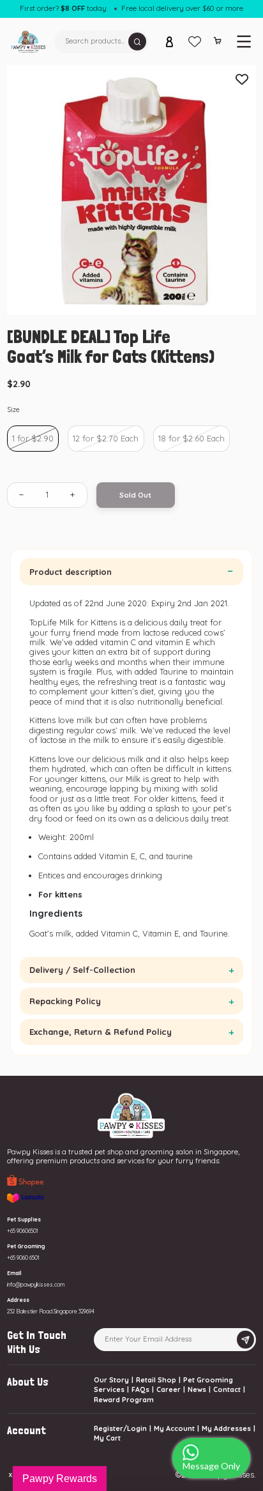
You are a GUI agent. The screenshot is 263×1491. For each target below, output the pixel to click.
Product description (70, 572)
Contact (227, 1389)
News (197, 1389)
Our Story (111, 1379)
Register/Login (120, 1428)
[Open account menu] (170, 41)
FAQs (140, 1389)
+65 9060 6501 (23, 1257)
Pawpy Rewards (59, 1478)
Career (168, 1389)
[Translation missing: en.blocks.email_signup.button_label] (245, 1340)
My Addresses (226, 1428)
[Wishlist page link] (194, 41)
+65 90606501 (22, 1230)
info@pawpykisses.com (35, 1284)
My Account (174, 1428)
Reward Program (124, 1399)
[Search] (137, 42)
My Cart (107, 1438)
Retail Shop (156, 1379)
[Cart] (217, 43)
